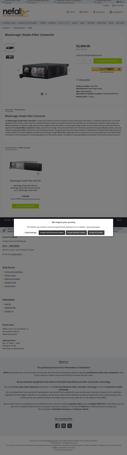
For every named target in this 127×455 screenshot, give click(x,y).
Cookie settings (30, 233)
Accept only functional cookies (52, 233)
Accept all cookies (96, 233)
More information (93, 227)
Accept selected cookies (76, 233)
